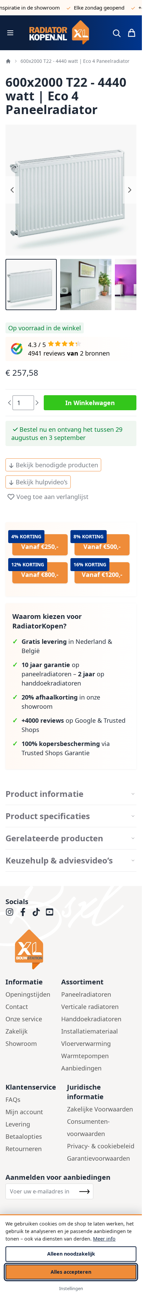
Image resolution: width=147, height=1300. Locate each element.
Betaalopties (23, 1136)
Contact (16, 1006)
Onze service (23, 1019)
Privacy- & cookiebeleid (100, 1146)
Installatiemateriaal (89, 1031)
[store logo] (62, 33)
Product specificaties (47, 816)
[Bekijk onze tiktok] (36, 912)
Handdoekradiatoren (91, 1019)
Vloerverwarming (86, 1043)
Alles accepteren (71, 1272)
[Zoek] (116, 33)
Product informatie (44, 794)
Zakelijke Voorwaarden (100, 1109)
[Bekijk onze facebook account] (23, 912)
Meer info (104, 1238)
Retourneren (23, 1149)
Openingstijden (27, 994)
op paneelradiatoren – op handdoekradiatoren (63, 674)
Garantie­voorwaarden (98, 1158)
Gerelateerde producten (54, 838)
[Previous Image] (12, 190)
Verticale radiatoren (90, 1006)
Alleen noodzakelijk (71, 1253)
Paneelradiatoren (86, 994)
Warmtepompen (85, 1056)
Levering (17, 1124)
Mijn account (24, 1112)
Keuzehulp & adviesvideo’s (59, 860)
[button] (31, 284)
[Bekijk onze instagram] (9, 912)
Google (85, 720)
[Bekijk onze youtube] (49, 912)
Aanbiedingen (81, 1068)
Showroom (21, 1043)
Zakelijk (16, 1031)
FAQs (13, 1099)
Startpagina (8, 61)
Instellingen (71, 1288)
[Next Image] (129, 190)
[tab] (70, 794)
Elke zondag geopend (91, 7)
